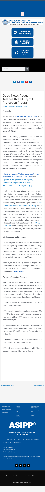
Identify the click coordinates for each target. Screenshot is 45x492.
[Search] (27, 69)
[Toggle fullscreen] (13, 488)
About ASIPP (18, 406)
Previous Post (7, 386)
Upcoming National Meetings (35, 406)
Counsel (18, 410)
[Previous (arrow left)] (4, 491)
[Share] (22, 488)
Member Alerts (21, 107)
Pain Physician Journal (6, 406)
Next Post (39, 386)
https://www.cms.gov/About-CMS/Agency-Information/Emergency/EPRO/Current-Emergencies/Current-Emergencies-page (18, 182)
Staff (17, 411)
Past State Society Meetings (35, 410)
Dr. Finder (32, 415)
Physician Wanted (5, 412)
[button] (22, 14)
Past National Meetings (34, 407)
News (32, 411)
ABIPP (27, 75)
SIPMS (21, 75)
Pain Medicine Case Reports (6, 409)
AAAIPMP (32, 75)
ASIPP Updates (9, 107)
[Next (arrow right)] (13, 491)
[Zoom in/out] (4, 488)
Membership (18, 416)
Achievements (18, 407)
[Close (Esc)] (31, 488)
